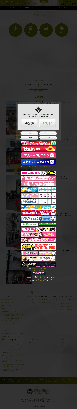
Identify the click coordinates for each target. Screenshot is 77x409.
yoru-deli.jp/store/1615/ (42, 280)
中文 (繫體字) (47, 133)
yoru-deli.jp (40, 276)
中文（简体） (29, 133)
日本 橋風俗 (41, 270)
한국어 (48, 138)
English (29, 138)
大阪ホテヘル (36, 270)
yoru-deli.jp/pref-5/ (33, 279)
